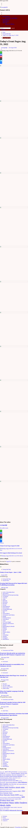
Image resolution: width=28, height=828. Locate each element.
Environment (6, 608)
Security (5, 629)
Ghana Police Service (17, 777)
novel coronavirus (3, 797)
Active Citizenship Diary (9, 592)
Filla (4, 612)
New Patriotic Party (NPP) (9, 795)
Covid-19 (5, 598)
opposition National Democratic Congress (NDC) (10, 799)
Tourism (5, 636)
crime (4, 599)
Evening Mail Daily (7, 38)
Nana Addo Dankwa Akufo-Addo (12, 787)
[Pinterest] (14, 57)
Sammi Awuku (13, 807)
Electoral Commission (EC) (18, 775)
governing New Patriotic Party (7, 779)
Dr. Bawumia (8, 773)
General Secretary (4, 777)
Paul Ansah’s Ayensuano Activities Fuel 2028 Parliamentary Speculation (14, 714)
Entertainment (6, 19)
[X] (14, 59)
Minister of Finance (10, 785)
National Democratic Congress (6, 789)
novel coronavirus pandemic (14, 797)
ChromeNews (18, 827)
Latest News (6, 619)
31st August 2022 (13, 47)
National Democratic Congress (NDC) (10, 791)
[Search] (0, 26)
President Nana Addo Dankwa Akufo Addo (13, 804)
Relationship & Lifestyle (8, 626)
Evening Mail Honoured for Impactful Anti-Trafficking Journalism (13, 584)
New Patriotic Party (6, 793)
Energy (4, 605)
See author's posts (4, 528)
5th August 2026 (5, 695)
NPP (23, 797)
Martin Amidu (3, 785)
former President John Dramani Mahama (11, 776)
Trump (7, 808)
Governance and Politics (11, 18)
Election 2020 (24, 773)
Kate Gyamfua (4, 784)
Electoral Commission (5, 775)
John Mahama (22, 782)
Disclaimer (5, 816)
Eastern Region (15, 773)
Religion (5, 628)
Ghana (10, 777)
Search (25, 641)
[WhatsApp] (14, 52)
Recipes (4, 625)
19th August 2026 (5, 657)
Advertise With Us (9, 24)
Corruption (5, 596)
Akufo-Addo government (11, 772)
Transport (5, 638)
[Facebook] (14, 54)
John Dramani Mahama (11, 782)
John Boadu (2, 782)
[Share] (14, 63)
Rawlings (1, 807)
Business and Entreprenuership (10, 595)
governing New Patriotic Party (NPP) (9, 780)
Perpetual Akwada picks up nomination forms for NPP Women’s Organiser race (12, 654)
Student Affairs (6, 632)
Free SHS (24, 776)
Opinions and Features (8, 623)
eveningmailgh (4, 47)
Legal (4, 620)
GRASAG (20, 780)
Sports (4, 630)
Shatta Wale (19, 807)
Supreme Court (3, 808)
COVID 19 (2, 773)
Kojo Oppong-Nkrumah (22, 784)
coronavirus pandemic (22, 771)
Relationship (7, 807)
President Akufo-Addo (7, 800)
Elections (5, 603)
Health (4, 616)
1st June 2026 (4, 575)
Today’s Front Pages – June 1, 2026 (10, 572)
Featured (5, 610)
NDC (23, 791)
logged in (8, 561)
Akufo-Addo (2, 771)
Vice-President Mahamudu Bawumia (11, 810)
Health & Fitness (7, 618)
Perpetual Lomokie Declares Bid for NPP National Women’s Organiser (12, 703)
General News (6, 16)
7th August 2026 (5, 669)
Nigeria (21, 795)
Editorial (5, 600)
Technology (5, 635)
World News (6, 21)
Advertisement (6, 819)
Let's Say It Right (7, 622)
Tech (4, 633)
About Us (5, 22)
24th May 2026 (4, 587)
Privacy (4, 817)
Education (5, 602)
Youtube (3, 30)
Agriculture (5, 593)
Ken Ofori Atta (12, 784)
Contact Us (5, 820)
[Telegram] (14, 61)
